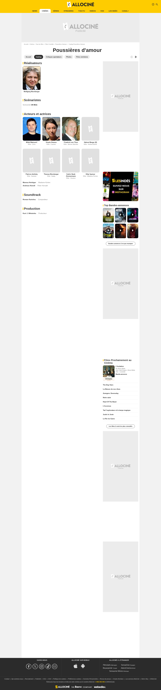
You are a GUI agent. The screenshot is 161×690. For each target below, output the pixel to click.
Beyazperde (107, 668)
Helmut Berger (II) (90, 142)
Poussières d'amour (61, 44)
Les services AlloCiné (132, 679)
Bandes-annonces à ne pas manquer (120, 243)
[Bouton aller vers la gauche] (131, 57)
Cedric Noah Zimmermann (71, 175)
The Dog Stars (108, 385)
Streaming (69, 11)
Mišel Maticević (31, 142)
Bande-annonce (121, 374)
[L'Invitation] (109, 373)
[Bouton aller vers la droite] (135, 57)
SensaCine (125, 665)
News (34, 11)
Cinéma (45, 11)
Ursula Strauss (51, 142)
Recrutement (29, 679)
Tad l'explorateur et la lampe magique (116, 410)
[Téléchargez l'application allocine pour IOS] (76, 666)
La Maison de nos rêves (111, 389)
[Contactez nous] (55, 666)
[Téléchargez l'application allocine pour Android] (84, 666)
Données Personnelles (90, 679)
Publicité (38, 679)
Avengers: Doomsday (110, 393)
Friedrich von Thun (71, 142)
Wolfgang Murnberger (32, 91)
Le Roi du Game (109, 419)
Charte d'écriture (118, 679)
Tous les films (39, 44)
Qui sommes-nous (17, 679)
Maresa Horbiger (29, 182)
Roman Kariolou (29, 199)
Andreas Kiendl (29, 186)
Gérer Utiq (144, 679)
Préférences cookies (74, 679)
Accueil (26, 44)
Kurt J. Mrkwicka (29, 213)
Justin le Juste (108, 414)
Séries (56, 11)
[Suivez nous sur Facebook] (29, 666)
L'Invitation (120, 366)
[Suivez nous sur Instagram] (42, 666)
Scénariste (27, 105)
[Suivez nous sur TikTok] (48, 666)
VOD (102, 11)
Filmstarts (107, 665)
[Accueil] (80, 4)
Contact (6, 679)
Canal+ (125, 11)
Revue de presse (105, 679)
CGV (49, 679)
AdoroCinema (126, 668)
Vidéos (93, 11)
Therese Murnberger (51, 174)
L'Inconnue (107, 406)
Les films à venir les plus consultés (120, 426)
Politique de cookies (59, 679)
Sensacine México (116, 671)
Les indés (113, 11)
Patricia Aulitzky (32, 174)
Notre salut (107, 397)
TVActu (81, 11)
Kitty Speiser (90, 174)
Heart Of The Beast (109, 402)
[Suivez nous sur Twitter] (36, 666)
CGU (44, 679)
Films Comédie (49, 44)
